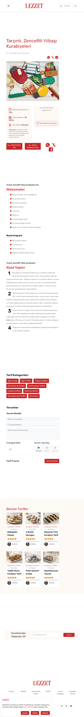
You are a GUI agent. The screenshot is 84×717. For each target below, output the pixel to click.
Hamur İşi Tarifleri (31, 391)
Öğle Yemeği (12, 381)
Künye (11, 691)
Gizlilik (48, 691)
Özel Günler (34, 396)
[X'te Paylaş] (52, 57)
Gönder (69, 635)
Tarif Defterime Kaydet (48, 123)
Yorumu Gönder (52, 461)
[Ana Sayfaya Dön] (42, 683)
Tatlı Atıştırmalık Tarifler (17, 396)
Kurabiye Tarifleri (14, 391)
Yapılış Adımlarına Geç (33, 146)
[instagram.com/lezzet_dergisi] (66, 706)
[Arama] (75, 6)
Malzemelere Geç (16, 146)
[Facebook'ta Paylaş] (56, 57)
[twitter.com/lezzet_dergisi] (71, 706)
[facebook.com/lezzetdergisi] (62, 706)
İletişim (23, 691)
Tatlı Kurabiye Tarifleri (36, 386)
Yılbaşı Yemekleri (41, 381)
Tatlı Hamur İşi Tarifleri (16, 386)
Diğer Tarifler (26, 381)
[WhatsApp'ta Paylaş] (48, 57)
